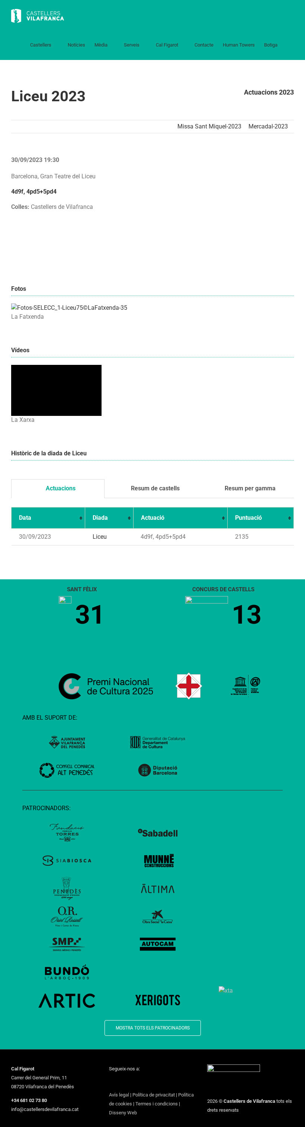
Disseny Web (123, 1112)
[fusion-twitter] (121, 1082)
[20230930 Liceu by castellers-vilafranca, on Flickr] (69, 307)
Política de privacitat (153, 1095)
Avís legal (119, 1095)
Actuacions (60, 488)
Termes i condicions (156, 1104)
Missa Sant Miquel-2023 (209, 126)
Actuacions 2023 (269, 92)
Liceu (100, 536)
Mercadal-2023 (268, 126)
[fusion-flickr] (169, 1082)
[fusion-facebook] (111, 1082)
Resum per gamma (249, 488)
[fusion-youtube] (140, 1082)
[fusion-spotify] (159, 1082)
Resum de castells (154, 488)
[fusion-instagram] (130, 1082)
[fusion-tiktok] (150, 1082)
